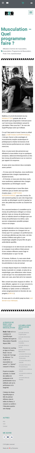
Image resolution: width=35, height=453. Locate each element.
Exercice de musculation (18, 49)
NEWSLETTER (7, 118)
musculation (7, 51)
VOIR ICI (11, 293)
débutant (6, 49)
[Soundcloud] (11, 437)
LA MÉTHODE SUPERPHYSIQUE (18, 135)
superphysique (16, 53)
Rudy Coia (6, 53)
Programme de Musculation (21, 51)
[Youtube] (7, 3)
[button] (31, 3)
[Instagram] (3, 3)
